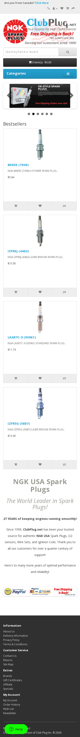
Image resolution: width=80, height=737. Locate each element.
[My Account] (55, 8)
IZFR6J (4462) (18, 251)
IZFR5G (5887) (19, 423)
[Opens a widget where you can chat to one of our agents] (16, 729)
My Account (10, 700)
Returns (7, 660)
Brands (7, 676)
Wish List (8, 709)
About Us (9, 631)
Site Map (8, 664)
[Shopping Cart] (67, 8)
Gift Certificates (12, 680)
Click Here (42, 3)
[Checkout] (73, 8)
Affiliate (7, 684)
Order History (11, 704)
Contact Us (9, 656)
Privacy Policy (11, 640)
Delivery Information (15, 636)
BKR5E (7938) (18, 165)
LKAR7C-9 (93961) (22, 337)
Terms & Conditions (15, 644)
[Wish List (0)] (61, 8)
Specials (8, 689)
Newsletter (9, 713)
